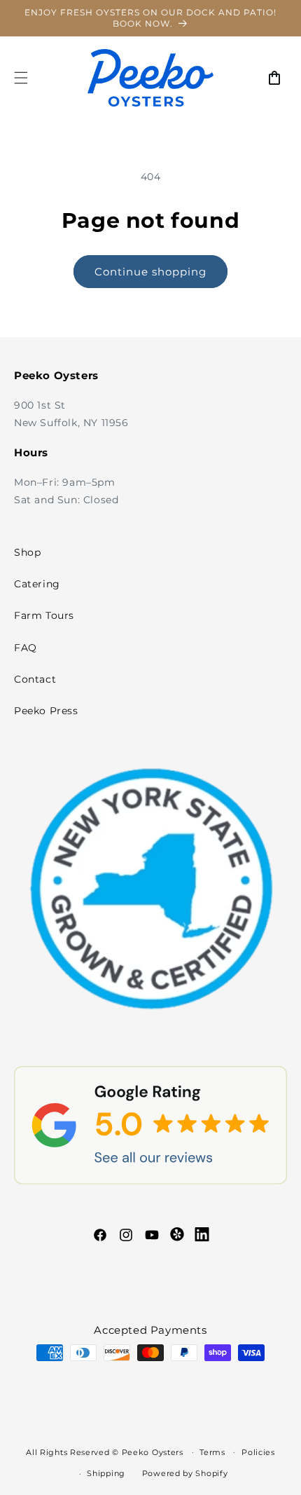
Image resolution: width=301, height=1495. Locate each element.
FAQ (25, 647)
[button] (21, 77)
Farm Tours (44, 615)
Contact (35, 679)
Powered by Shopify (185, 1473)
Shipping (106, 1473)
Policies (258, 1452)
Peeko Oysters (152, 1451)
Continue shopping (150, 271)
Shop (27, 552)
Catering (37, 584)
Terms (212, 1452)
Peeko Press (46, 710)
